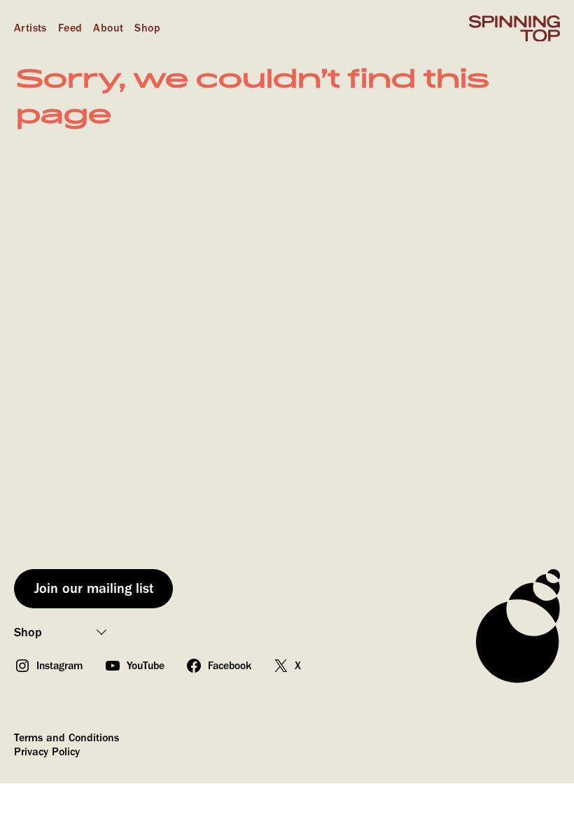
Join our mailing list (93, 588)
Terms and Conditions (66, 738)
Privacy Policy (47, 752)
